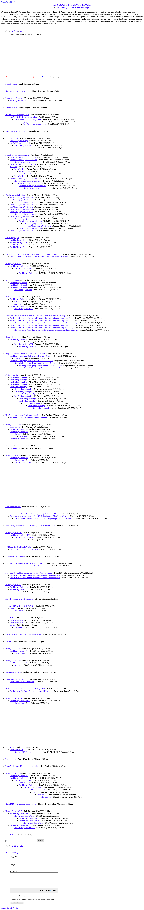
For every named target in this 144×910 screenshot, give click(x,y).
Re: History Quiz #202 (19, 299)
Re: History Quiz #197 (19, 651)
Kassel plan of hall (13, 672)
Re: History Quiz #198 (19, 587)
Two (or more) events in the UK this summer (23, 563)
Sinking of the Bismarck (15, 556)
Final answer (15, 427)
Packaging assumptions (28, 122)
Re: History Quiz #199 (19, 458)
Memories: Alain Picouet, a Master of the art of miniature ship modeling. (35, 316)
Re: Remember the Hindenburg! (23, 682)
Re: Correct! (24, 436)
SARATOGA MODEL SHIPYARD (20, 606)
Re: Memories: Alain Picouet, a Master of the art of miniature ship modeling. (41, 318)
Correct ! (18, 342)
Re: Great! (18, 611)
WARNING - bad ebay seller (17, 115)
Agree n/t (18, 304)
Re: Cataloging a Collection (21, 197)
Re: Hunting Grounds (18, 282)
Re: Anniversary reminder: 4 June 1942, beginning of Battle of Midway (39, 516)
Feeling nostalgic (12, 375)
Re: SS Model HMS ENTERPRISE (24, 549)
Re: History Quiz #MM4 (20, 700)
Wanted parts (10, 759)
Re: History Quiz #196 (19, 663)
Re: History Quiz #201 (19, 339)
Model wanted (11, 84)
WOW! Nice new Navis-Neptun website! (22, 766)
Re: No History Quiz (18, 240)
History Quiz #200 (13, 424)
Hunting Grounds (12, 280)
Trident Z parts (11, 107)
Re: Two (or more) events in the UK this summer (30, 566)
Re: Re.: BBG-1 (16, 749)
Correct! (17, 301)
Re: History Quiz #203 (19, 266)
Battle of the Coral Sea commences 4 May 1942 (25, 689)
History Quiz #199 (13, 455)
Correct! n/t (23, 271)
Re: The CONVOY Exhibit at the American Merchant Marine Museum (39, 256)
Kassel (8, 641)
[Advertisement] (73, 54)
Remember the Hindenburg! (16, 679)
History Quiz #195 (13, 773)
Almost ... (18, 665)
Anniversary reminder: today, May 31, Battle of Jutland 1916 (30, 525)
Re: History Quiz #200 (19, 429)
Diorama (8, 446)
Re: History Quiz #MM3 (20, 813)
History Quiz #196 (13, 660)
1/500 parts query (12, 138)
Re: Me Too (28, 174)
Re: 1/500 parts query (19, 141)
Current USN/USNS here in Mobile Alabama (23, 634)
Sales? (12, 625)
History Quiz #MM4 (13, 698)
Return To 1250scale (8, 2)
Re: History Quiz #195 (19, 775)
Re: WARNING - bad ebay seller (23, 117)
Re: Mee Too (19, 169)
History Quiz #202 (13, 297)
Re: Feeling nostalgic (18, 377)
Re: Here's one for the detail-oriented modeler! (29, 417)
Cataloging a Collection (15, 195)
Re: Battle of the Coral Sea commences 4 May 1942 (31, 691)
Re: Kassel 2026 (16, 620)
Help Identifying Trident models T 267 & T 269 (25, 353)
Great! (12, 608)
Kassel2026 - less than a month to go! (20, 804)
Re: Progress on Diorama (20, 100)
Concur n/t (18, 358)
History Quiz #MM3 (13, 811)
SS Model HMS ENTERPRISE (18, 547)
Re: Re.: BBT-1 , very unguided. (27, 752)
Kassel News (10, 835)
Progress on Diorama (14, 98)
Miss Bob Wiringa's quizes (16, 131)
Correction (23, 783)
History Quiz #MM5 (13, 533)
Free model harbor (13, 507)
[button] (40, 891)
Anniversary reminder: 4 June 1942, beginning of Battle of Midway (33, 514)
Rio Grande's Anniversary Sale (17, 91)
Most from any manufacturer (17, 155)
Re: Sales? (18, 627)
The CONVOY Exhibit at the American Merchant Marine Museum (32, 254)
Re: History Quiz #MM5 (20, 535)
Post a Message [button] (61, 7)
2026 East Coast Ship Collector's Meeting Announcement (28, 573)
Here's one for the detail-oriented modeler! (22, 415)
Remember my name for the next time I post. (31, 896)
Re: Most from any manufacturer (23, 157)
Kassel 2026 (10, 618)
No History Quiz (12, 238)
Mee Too (13, 167)
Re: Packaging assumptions (34, 124)
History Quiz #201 (13, 337)
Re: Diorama (15, 448)
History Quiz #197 (13, 648)
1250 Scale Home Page (79, 7)
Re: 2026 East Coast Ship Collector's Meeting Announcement (35, 575)
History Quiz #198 (13, 585)
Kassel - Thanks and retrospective (19, 599)
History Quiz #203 (13, 264)
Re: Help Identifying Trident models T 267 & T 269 (31, 356)
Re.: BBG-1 (10, 747)
